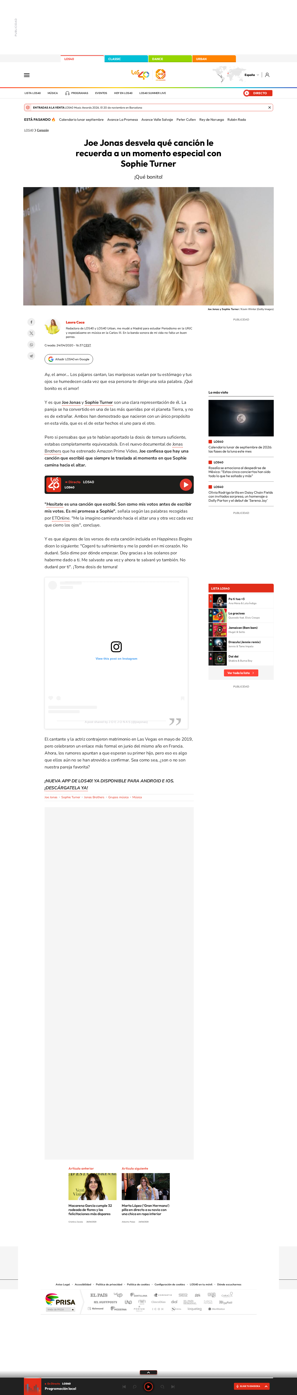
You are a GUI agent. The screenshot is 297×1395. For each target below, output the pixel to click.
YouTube (139, 1237)
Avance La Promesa (122, 119)
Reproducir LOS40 (186, 485)
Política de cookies (138, 1284)
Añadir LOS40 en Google (72, 359)
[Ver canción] (220, 601)
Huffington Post (104, 1301)
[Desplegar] (148, 1372)
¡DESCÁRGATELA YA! (66, 788)
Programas (79, 93)
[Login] (267, 75)
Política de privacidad (109, 1284)
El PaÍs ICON (157, 1307)
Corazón (43, 130)
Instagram (122, 1237)
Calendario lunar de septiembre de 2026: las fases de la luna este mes (240, 449)
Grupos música (118, 797)
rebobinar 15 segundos (134, 1386)
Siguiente (172, 1386)
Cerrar (269, 107)
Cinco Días (158, 1301)
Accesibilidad (83, 1284)
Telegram (31, 356)
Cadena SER (181, 1295)
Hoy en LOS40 (123, 93)
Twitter (31, 333)
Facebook (31, 322)
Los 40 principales (120, 1295)
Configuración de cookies (170, 1284)
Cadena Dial (174, 1301)
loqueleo (195, 1307)
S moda (176, 1307)
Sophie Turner (70, 797)
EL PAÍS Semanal (190, 1301)
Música (53, 93)
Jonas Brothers (94, 797)
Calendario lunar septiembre (81, 119)
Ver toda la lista (238, 673)
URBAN (201, 59)
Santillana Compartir (163, 1295)
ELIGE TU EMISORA (250, 1386)
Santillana (140, 1295)
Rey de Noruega (211, 119)
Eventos (101, 93)
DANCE (157, 59)
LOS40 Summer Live (152, 93)
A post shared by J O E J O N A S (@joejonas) (116, 722)
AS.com (196, 1295)
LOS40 (69, 59)
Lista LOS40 (33, 93)
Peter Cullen (186, 119)
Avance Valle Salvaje (157, 119)
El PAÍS (98, 1295)
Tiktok (131, 1237)
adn (210, 1295)
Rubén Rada (236, 119)
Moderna (117, 1307)
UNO (128, 1301)
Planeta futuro (206, 1301)
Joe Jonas (51, 797)
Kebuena (222, 1301)
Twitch (165, 1237)
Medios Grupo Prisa (60, 1309)
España (250, 75)
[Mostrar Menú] (29, 75)
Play (148, 1387)
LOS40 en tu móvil (201, 1284)
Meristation (216, 1307)
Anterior (124, 1386)
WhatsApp (31, 345)
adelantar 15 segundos (162, 1386)
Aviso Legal (63, 1284)
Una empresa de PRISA (60, 1299)
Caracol (226, 1295)
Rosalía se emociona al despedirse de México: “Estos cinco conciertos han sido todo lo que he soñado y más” (239, 472)
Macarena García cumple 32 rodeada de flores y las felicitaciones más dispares (90, 1209)
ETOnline (60, 518)
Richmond (96, 1307)
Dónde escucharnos (229, 1284)
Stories (174, 1237)
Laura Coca (75, 322)
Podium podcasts (139, 1307)
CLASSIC (114, 59)
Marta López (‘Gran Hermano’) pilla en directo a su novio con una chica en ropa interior (145, 1209)
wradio (141, 1301)
